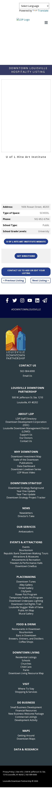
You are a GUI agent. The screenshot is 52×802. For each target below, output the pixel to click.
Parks (26, 670)
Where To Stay (26, 688)
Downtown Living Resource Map (26, 673)
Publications (26, 462)
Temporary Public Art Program (26, 597)
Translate (43, 10)
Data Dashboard (26, 466)
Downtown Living (26, 652)
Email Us (27, 375)
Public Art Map (26, 610)
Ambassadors (26, 531)
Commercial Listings (26, 716)
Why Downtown (26, 451)
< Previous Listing (13, 280)
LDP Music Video (26, 472)
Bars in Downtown (26, 635)
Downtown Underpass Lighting (26, 600)
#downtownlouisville (26, 309)
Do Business (26, 702)
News (26, 508)
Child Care (26, 666)
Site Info (19, 771)
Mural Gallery (26, 613)
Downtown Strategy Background (26, 488)
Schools (26, 660)
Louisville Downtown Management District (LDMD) (26, 430)
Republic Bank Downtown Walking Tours (26, 553)
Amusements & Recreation (26, 559)
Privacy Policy (8, 771)
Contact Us (26, 441)
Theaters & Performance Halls (26, 563)
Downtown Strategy (26, 483)
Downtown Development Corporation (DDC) (26, 423)
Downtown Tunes (26, 581)
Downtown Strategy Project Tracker (25, 497)
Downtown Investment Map (26, 456)
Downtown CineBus (26, 566)
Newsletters (26, 513)
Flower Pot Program (26, 594)
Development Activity (26, 720)
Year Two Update (26, 494)
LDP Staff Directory (26, 418)
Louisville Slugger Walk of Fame (26, 607)
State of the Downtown (26, 459)
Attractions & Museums (26, 556)
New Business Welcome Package (26, 713)
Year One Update (26, 491)
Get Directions (26, 256)
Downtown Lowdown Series (26, 469)
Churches (26, 663)
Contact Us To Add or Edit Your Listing (26, 272)
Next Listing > (40, 280)
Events (26, 547)
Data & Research (26, 749)
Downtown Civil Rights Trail (26, 604)
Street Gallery (26, 588)
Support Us (26, 434)
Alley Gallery (26, 584)
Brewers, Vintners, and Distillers (26, 638)
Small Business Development (26, 707)
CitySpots (26, 591)
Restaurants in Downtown (26, 629)
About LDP (26, 414)
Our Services (26, 527)
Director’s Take (26, 516)
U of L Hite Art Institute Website (26, 241)
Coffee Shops (26, 641)
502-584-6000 (27, 371)
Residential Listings (26, 657)
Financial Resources (26, 710)
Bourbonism (26, 550)
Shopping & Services (26, 691)
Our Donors (25, 437)
